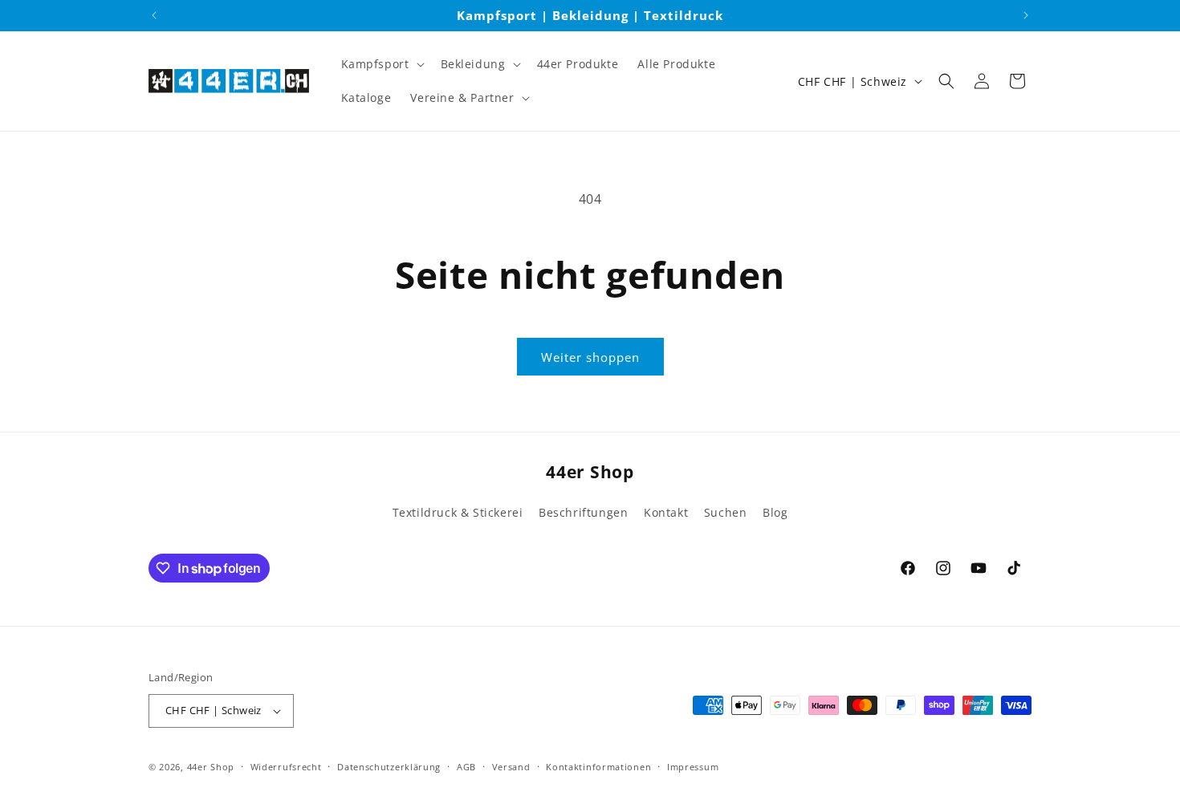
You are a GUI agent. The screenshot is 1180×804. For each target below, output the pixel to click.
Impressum (692, 767)
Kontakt (666, 512)
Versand (511, 767)
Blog (775, 512)
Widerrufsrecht (286, 767)
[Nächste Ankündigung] (1026, 15)
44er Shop (210, 767)
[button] (381, 64)
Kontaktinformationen (598, 767)
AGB (466, 767)
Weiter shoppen (590, 357)
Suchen (725, 512)
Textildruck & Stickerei (458, 512)
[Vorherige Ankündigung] (154, 15)
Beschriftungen (583, 512)
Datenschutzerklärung (389, 767)
